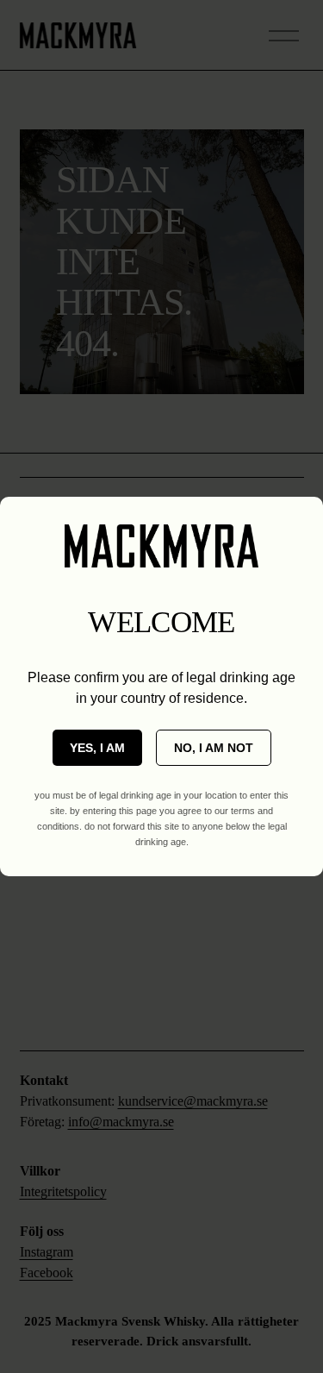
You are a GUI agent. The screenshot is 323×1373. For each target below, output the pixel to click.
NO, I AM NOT (213, 748)
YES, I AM (97, 748)
